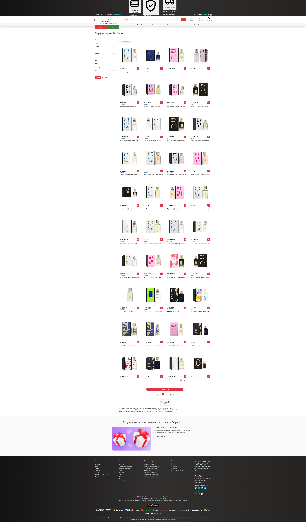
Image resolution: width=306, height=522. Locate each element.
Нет (101, 27)
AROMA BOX (116, 14)
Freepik (185, 500)
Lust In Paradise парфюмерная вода (201, 174)
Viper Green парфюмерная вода (176, 72)
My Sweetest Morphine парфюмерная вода (179, 345)
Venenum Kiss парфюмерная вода (200, 209)
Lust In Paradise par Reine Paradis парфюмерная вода (158, 311)
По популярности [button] (125, 41)
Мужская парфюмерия (125, 468)
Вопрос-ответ (148, 470)
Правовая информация (101, 474)
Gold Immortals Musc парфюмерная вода (178, 380)
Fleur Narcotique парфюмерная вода (130, 72)
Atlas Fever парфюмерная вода (128, 209)
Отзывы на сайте (178, 470)
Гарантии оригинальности (151, 466)
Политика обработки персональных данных (154, 500)
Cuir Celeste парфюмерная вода (129, 243)
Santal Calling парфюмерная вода (129, 277)
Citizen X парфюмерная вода (128, 106)
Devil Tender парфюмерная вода (176, 106)
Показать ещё (165, 389)
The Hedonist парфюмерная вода (176, 174)
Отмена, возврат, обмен (150, 468)
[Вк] (208, 15)
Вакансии (97, 470)
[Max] (211, 15)
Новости (97, 466)
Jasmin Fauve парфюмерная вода (129, 140)
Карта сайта (98, 479)
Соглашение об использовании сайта (129, 500)
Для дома (121, 474)
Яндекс (175, 468)
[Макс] (202, 494)
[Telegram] (206, 15)
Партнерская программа (151, 474)
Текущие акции (169, 29)
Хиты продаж (123, 479)
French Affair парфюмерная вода (200, 140)
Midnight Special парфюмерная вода (177, 140)
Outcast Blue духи (195, 345)
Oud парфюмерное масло (198, 380)
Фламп (175, 464)
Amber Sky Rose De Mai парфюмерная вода (179, 277)
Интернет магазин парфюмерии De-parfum (157, 497)
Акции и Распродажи (125, 481)
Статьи (97, 468)
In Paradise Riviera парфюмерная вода (130, 380)
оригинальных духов (160, 498)
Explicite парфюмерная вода (175, 209)
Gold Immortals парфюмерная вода (153, 209)
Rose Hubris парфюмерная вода (176, 243)
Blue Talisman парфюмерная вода (153, 72)
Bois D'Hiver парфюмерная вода (152, 140)
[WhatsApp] (204, 15)
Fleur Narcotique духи (173, 311)
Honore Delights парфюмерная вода (154, 277)
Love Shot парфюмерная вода (152, 106)
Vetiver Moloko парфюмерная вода (200, 72)
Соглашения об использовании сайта (145, 519)
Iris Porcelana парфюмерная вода (200, 243)
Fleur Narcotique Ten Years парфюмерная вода (156, 345)
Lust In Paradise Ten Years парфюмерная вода (132, 345)
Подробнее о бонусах (134, 31)
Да (113, 27)
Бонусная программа (150, 472)
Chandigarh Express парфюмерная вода (202, 277)
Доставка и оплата (149, 464)
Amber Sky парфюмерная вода (199, 106)
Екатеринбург (100, 14)
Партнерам (98, 476)
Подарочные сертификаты (151, 476)
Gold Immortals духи (149, 380)
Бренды (121, 464)
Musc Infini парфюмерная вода (152, 243)
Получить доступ (161, 436)
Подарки (121, 472)
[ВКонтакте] (195, 494)
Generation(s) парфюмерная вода (200, 311)
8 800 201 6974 (201, 463)
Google (175, 466)
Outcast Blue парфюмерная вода (129, 311)
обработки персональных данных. (167, 519)
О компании (98, 464)
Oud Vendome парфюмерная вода (153, 174)
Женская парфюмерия (125, 466)
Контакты (97, 472)
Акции (109, 14)
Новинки (121, 476)
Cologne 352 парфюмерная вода (129, 174)
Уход (120, 470)
